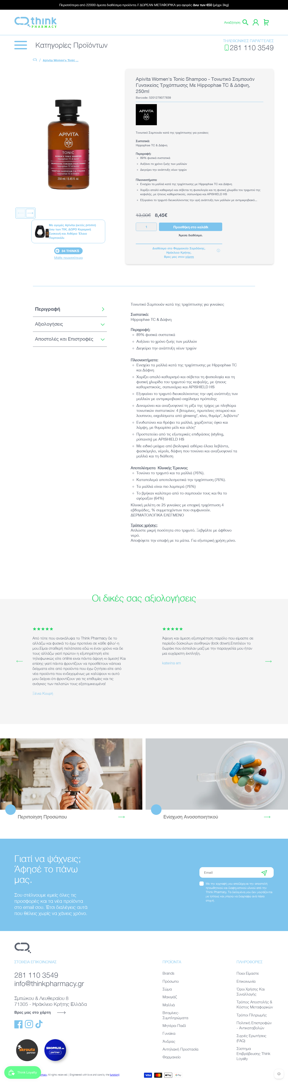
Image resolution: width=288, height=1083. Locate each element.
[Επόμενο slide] (30, 213)
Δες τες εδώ (217, 774)
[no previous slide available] (21, 213)
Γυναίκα (169, 1033)
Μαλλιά (169, 1005)
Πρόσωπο (171, 981)
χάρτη (189, 256)
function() (115, 1074)
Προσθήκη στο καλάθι (190, 227)
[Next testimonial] (268, 661)
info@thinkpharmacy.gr (49, 983)
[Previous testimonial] (19, 661)
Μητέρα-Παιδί (174, 1025)
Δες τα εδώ (71, 774)
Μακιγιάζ (170, 997)
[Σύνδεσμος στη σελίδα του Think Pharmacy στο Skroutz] (27, 1061)
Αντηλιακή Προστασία (180, 1049)
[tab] (70, 309)
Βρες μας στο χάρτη (32, 1012)
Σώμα (167, 989)
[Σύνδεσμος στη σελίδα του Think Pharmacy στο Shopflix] (55, 1065)
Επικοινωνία (246, 981)
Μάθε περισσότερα (68, 257)
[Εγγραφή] (264, 872)
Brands (168, 973)
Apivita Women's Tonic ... (60, 60)
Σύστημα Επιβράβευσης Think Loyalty (253, 1053)
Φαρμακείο (172, 1057)
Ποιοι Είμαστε (248, 973)
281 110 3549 (252, 47)
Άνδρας (169, 1041)
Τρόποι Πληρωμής (252, 1015)
